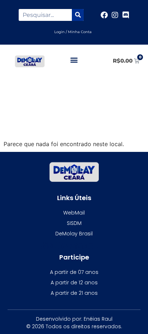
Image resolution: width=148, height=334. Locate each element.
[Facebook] (104, 15)
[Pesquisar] (78, 15)
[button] (74, 60)
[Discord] (125, 15)
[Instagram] (115, 15)
